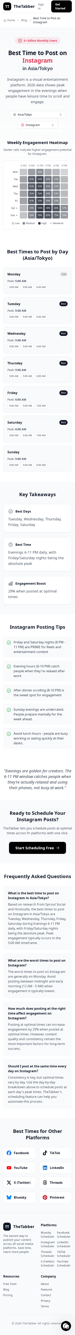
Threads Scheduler (47, 1254)
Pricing (8, 1295)
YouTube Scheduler (64, 1263)
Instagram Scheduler (48, 1244)
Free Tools (10, 1284)
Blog (24, 20)
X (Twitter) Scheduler (47, 1263)
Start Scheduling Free (34, 847)
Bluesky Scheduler (47, 1234)
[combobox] (38, 114)
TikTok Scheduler (64, 1254)
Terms (45, 1306)
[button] (66, 1326)
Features (46, 1289)
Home (11, 20)
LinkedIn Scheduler (64, 1244)
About (45, 1284)
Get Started (60, 6)
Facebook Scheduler (64, 1234)
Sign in (41, 6)
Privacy (45, 1301)
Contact (46, 1295)
